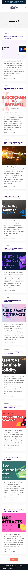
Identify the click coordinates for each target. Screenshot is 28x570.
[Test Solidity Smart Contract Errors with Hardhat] (14, 49)
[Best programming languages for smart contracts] (14, 313)
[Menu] (25, 7)
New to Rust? (14, 2)
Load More (14, 559)
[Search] (2, 7)
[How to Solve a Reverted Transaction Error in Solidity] (14, 470)
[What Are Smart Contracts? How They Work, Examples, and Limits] (14, 522)
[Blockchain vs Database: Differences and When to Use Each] (14, 101)
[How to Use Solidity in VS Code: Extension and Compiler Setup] (14, 209)
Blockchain (6, 33)
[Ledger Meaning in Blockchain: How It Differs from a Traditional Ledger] (14, 155)
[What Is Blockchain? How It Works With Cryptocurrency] (14, 419)
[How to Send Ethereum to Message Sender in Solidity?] (14, 261)
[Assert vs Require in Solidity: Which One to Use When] (14, 365)
